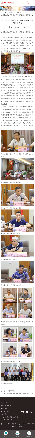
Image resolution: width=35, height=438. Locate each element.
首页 (4, 12)
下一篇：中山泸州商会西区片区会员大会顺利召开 (17, 393)
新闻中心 (19, 12)
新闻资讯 (11, 12)
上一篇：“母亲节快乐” (8, 391)
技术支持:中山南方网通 (7, 424)
